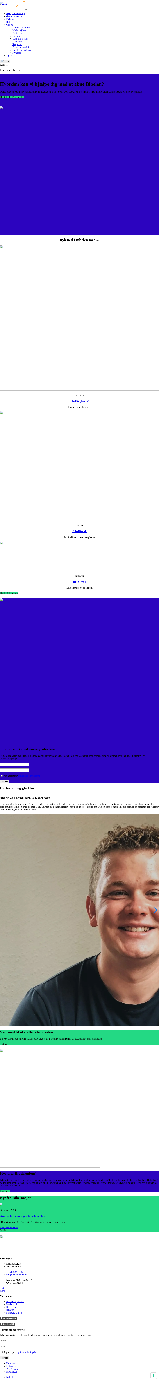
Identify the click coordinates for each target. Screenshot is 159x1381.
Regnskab (17, 44)
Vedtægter (17, 41)
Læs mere (5, 1191)
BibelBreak (79, 531)
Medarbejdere (19, 30)
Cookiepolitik (8, 1324)
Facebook (11, 1363)
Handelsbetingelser (21, 50)
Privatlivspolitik (9, 1318)
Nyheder (16, 52)
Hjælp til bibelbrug (15, 13)
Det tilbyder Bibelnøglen (12, 97)
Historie (16, 36)
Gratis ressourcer (14, 16)
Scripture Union (20, 38)
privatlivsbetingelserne (29, 775)
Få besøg (10, 19)
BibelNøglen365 (79, 401)
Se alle (3, 1230)
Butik (9, 22)
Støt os (9, 55)
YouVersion (12, 1369)
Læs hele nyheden (9, 1227)
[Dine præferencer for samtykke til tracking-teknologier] (154, 1376)
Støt (2, 1288)
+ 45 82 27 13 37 (14, 1272)
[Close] (26, 9)
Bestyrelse (17, 33)
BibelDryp (79, 581)
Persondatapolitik (20, 47)
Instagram (11, 1366)
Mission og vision (21, 27)
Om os (9, 24)
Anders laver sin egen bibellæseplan (22, 1216)
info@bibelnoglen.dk (16, 1274)
